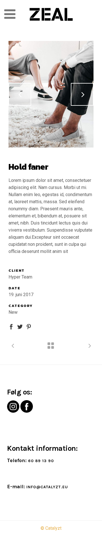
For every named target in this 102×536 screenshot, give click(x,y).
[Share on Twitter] (20, 326)
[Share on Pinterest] (28, 326)
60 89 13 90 (41, 460)
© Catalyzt (51, 528)
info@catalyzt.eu (47, 487)
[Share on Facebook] (11, 326)
